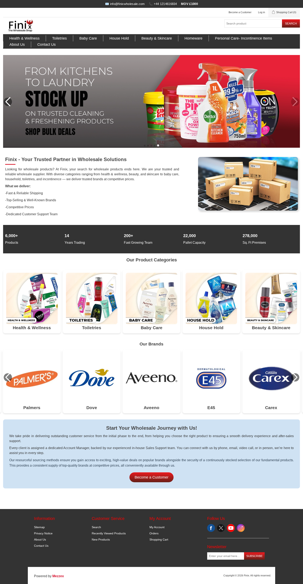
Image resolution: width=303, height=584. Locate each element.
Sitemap (39, 527)
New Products (101, 539)
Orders (154, 533)
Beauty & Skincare (156, 38)
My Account (156, 527)
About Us (17, 44)
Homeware (193, 38)
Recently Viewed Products (109, 533)
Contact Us (46, 44)
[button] (145, 145)
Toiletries (59, 38)
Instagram (241, 528)
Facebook (211, 528)
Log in (261, 12)
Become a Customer (240, 12)
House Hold (119, 38)
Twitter (221, 528)
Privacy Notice (43, 533)
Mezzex (58, 576)
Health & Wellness (24, 38)
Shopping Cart (158, 539)
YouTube (231, 528)
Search (291, 23)
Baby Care (88, 38)
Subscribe (254, 556)
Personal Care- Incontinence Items (243, 38)
